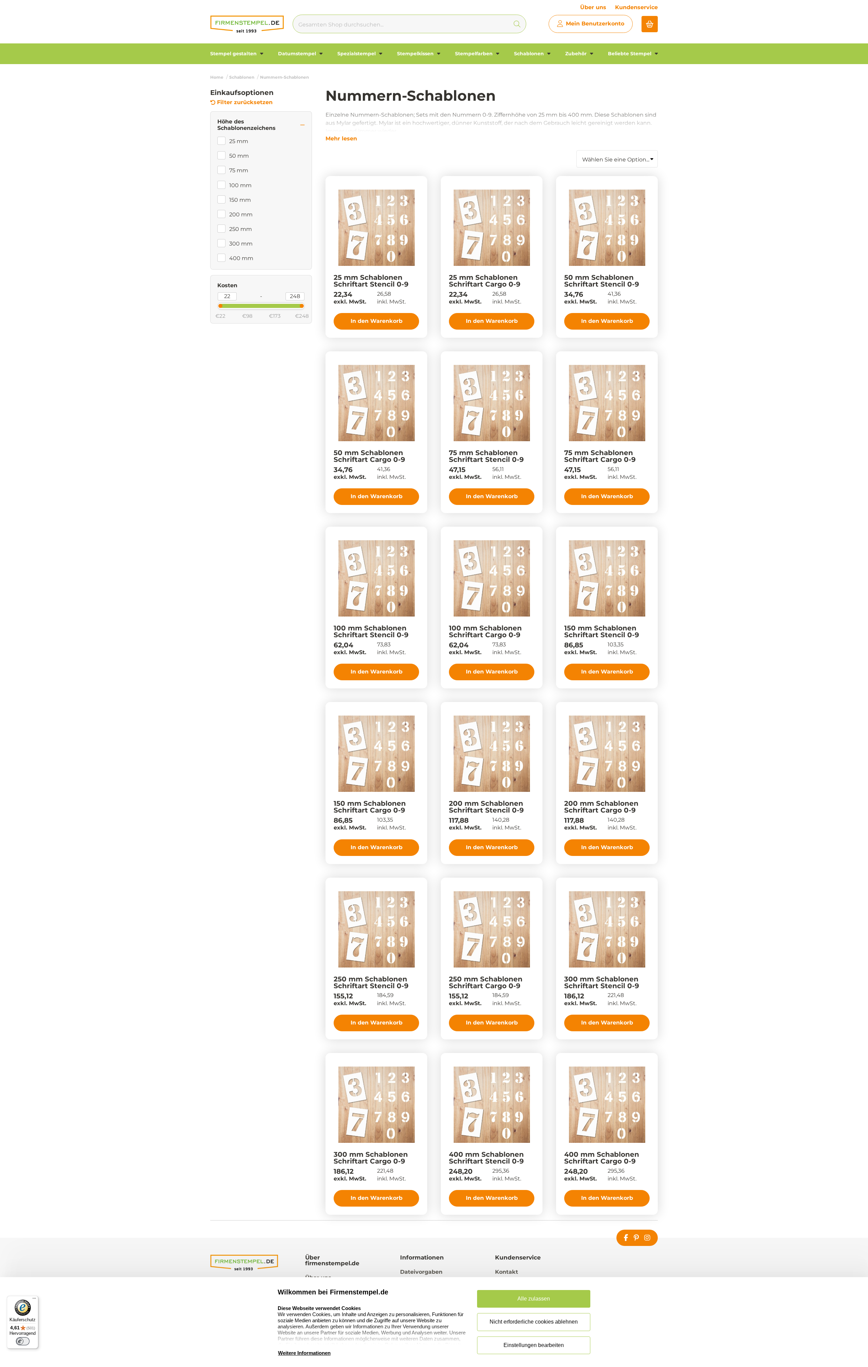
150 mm (240, 200)
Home (216, 77)
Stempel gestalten (234, 54)
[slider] (214, 305)
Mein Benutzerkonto (595, 23)
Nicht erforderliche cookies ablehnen (534, 1322)
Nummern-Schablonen (284, 77)
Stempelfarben (474, 54)
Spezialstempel (357, 54)
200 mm (241, 214)
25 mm (238, 141)
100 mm (240, 185)
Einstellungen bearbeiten (534, 1345)
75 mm (238, 170)
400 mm (241, 258)
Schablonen (529, 54)
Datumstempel (297, 54)
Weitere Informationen (304, 1353)
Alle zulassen (533, 1299)
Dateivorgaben (421, 1272)
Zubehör (576, 54)
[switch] (22, 1341)
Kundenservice (636, 7)
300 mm (241, 243)
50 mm (239, 156)
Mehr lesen (341, 139)
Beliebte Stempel (630, 54)
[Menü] (34, 1300)
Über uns (593, 7)
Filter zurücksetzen (245, 102)
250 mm (240, 229)
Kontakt (506, 1272)
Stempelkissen (416, 54)
